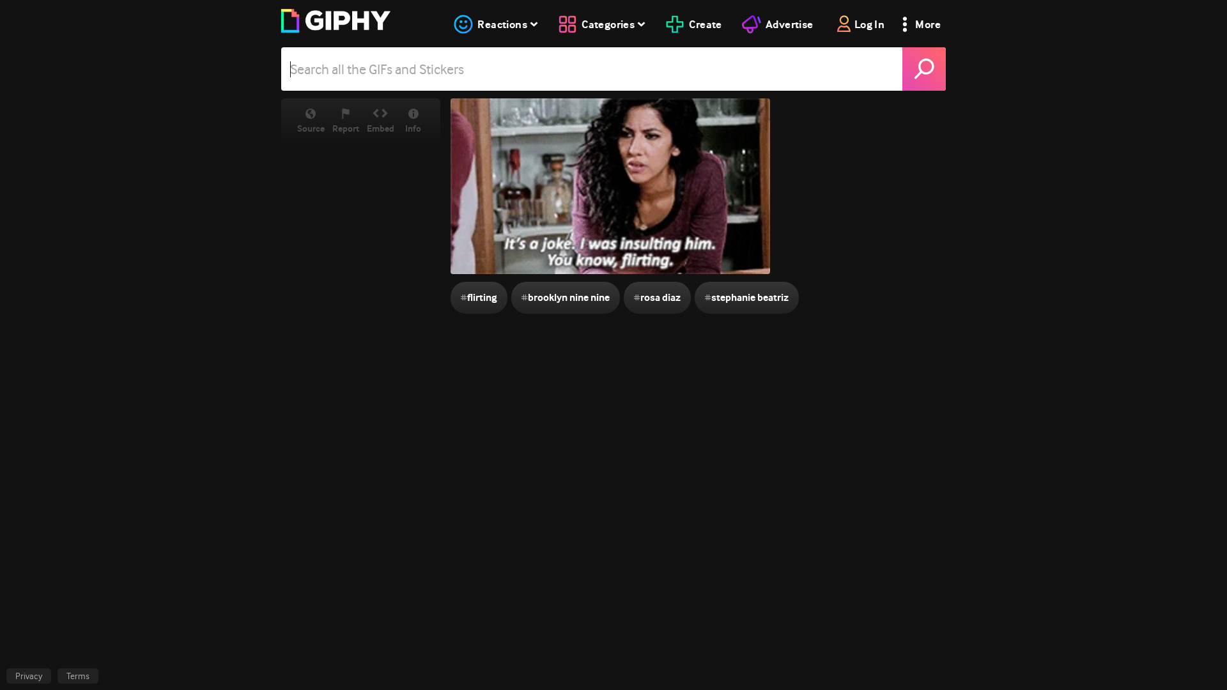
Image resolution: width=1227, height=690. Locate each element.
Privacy (28, 676)
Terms (77, 676)
